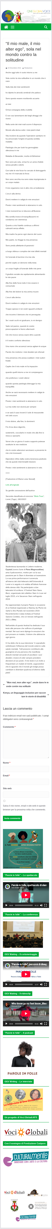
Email (6, 775)
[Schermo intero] (45, 905)
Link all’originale (12, 485)
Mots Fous (38, 496)
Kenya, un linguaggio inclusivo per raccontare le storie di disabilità (24, 695)
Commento (9, 727)
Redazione (28, 68)
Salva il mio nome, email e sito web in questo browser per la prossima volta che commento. (24, 808)
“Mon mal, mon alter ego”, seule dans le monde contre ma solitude (27, 684)
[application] (26, 895)
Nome (6, 763)
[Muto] (41, 905)
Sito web (7, 788)
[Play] (6, 905)
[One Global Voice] (6, 27)
